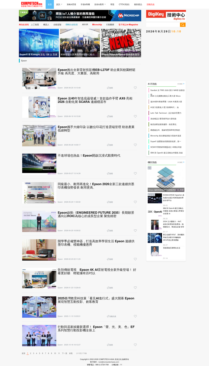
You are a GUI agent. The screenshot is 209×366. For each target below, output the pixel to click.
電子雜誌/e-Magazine (128, 24)
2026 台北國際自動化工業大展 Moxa (165, 95)
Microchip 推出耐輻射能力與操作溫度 (165, 135)
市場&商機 (85, 4)
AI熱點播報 (24, 24)
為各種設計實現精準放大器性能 (163, 118)
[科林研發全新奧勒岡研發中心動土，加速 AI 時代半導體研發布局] (80, 42)
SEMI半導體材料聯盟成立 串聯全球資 (166, 147)
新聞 (111, 88)
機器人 (46, 24)
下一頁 (64, 353)
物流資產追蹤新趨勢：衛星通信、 (164, 124)
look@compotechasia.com (109, 362)
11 (59, 353)
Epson (24, 60)
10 (55, 353)
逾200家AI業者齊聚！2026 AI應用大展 (166, 101)
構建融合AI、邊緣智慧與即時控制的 (165, 130)
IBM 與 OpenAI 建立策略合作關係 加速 (166, 152)
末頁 (71, 353)
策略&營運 (71, 4)
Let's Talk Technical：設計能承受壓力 (165, 113)
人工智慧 (35, 24)
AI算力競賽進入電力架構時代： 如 (164, 107)
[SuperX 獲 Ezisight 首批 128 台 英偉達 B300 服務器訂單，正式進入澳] (39, 42)
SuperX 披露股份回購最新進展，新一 (165, 141)
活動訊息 (151, 4)
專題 (112, 4)
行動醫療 (110, 24)
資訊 (58, 4)
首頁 (50, 4)
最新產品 (138, 4)
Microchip (97, 24)
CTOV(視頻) (124, 4)
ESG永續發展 (72, 24)
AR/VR (85, 24)
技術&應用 (99, 4)
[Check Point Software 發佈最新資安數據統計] (121, 42)
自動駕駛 (57, 24)
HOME (180, 84)
